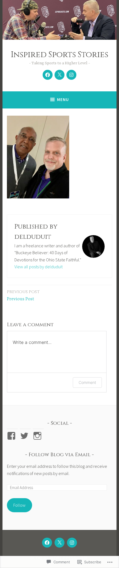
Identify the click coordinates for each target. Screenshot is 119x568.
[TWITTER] (59, 542)
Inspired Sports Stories (59, 54)
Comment (87, 382)
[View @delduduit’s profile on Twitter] (25, 435)
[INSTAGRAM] (72, 542)
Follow (19, 505)
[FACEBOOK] (47, 542)
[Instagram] (71, 75)
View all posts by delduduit (38, 266)
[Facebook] (47, 75)
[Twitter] (59, 75)
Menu (63, 99)
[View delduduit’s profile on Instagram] (38, 435)
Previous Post (23, 295)
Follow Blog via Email (59, 454)
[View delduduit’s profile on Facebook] (12, 435)
